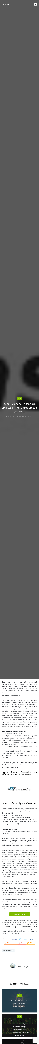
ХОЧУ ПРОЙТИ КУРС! (19, 914)
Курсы (19, 398)
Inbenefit (6, 4)
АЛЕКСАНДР (11, 417)
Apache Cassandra (8, 950)
